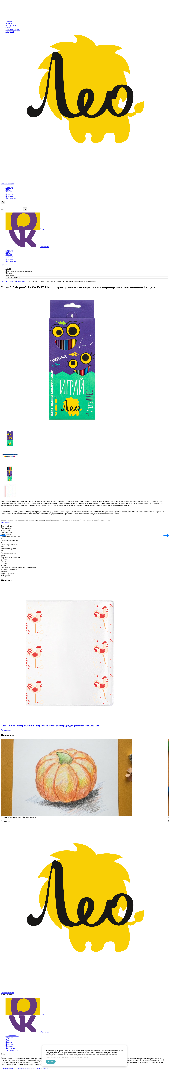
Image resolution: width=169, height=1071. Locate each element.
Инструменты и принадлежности (19, 271)
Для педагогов (11, 1048)
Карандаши (10, 273)
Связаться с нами (7, 993)
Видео (8, 190)
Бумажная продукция (14, 277)
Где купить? (5, 522)
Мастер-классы (11, 25)
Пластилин (10, 275)
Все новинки (6, 730)
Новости (9, 23)
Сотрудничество (12, 198)
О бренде (9, 188)
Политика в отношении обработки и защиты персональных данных (24, 1068)
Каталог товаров (7, 184)
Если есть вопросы (13, 30)
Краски (8, 269)
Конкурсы (9, 194)
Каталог (12, 281)
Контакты (9, 196)
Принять (51, 1062)
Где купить (10, 32)
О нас (8, 28)
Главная (9, 21)
